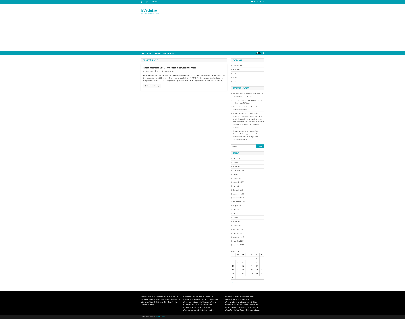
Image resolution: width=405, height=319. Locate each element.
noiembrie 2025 (238, 170)
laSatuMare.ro (254, 305)
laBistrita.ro (254, 302)
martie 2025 (237, 178)
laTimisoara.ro (187, 302)
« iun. (232, 282)
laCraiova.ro (197, 299)
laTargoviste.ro (253, 307)
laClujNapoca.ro (208, 297)
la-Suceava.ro (175, 299)
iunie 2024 (236, 186)
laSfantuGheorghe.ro (247, 297)
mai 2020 (236, 217)
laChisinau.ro (158, 302)
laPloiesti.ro (214, 299)
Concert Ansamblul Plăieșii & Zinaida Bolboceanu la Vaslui (245, 108)
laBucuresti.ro (197, 297)
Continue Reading (153, 86)
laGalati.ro (205, 299)
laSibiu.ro (228, 307)
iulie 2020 (236, 209)
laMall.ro (144, 299)
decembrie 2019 (238, 237)
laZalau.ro (257, 310)
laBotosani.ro (229, 305)
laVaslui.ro (149, 10)
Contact (149, 53)
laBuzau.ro (196, 302)
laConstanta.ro (188, 299)
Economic (236, 69)
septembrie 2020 (239, 202)
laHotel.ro (167, 297)
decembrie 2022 (238, 194)
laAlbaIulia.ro (237, 299)
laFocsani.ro (187, 305)
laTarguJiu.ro (229, 310)
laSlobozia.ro (243, 307)
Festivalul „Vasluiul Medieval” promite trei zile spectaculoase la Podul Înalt (248, 95)
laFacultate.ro (165, 299)
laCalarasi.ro (204, 302)
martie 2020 (237, 225)
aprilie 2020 (237, 221)
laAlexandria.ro (247, 299)
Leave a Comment (169, 71)
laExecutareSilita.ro (147, 302)
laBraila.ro (237, 305)
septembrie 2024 (239, 182)
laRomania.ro (187, 297)
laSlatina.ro (235, 307)
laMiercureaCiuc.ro (206, 305)
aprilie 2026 (237, 166)
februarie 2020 (238, 229)
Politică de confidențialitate (164, 53)
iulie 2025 (236, 174)
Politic (235, 77)
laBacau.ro (235, 302)
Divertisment (237, 65)
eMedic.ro (144, 297)
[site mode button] (258, 53)
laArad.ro (228, 302)
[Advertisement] (202, 35)
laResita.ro (244, 305)
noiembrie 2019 (238, 241)
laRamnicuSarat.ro (206, 307)
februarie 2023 (238, 190)
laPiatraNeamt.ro (169, 302)
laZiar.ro (150, 299)
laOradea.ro (187, 307)
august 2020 (237, 206)
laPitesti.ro (195, 307)
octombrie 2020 (238, 198)
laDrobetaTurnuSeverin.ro (205, 310)
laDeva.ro (213, 302)
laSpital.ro (159, 297)
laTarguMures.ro (239, 310)
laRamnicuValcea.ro (189, 310)
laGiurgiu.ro (196, 305)
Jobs (234, 73)
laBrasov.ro (228, 297)
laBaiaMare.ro (244, 302)
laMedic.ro (151, 297)
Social (235, 81)
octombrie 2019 (238, 245)
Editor (158, 71)
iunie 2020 (236, 213)
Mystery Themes (160, 316)
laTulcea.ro (250, 310)
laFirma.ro (157, 299)
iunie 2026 (236, 158)
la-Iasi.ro (236, 297)
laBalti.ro (151, 305)
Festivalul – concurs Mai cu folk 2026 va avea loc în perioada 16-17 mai (248, 101)
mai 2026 (236, 162)
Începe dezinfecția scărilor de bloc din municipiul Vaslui (169, 67)
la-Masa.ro (174, 297)
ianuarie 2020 (237, 233)
